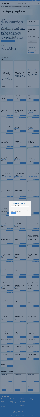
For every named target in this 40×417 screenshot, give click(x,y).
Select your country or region (15, 205)
